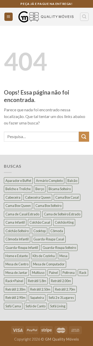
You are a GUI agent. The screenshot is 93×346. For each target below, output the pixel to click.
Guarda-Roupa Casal (48, 239)
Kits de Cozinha (44, 256)
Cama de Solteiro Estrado (62, 214)
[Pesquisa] (84, 17)
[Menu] (8, 17)
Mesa (63, 256)
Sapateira (37, 298)
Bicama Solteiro (60, 189)
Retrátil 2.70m (65, 289)
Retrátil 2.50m (40, 289)
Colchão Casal (39, 222)
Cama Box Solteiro (48, 206)
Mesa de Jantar (16, 273)
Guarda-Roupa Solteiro (59, 248)
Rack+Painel (14, 281)
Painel (53, 273)
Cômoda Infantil (17, 239)
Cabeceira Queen (38, 197)
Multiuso (38, 273)
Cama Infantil (15, 222)
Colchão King (64, 222)
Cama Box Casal (67, 197)
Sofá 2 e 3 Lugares (61, 298)
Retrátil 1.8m (37, 281)
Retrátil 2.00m (61, 281)
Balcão (72, 181)
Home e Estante (16, 256)
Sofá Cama (13, 306)
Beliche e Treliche (18, 189)
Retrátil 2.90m (15, 298)
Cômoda (56, 231)
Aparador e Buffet (18, 181)
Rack (83, 273)
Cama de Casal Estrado (22, 214)
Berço (39, 189)
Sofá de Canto (35, 306)
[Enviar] (84, 137)
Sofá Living (57, 306)
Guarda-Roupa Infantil (21, 248)
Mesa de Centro (16, 264)
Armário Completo (49, 181)
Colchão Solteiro (17, 231)
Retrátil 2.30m (15, 289)
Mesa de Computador (49, 264)
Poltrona (69, 273)
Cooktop (39, 231)
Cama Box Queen (18, 206)
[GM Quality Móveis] (46, 17)
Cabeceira (12, 197)
